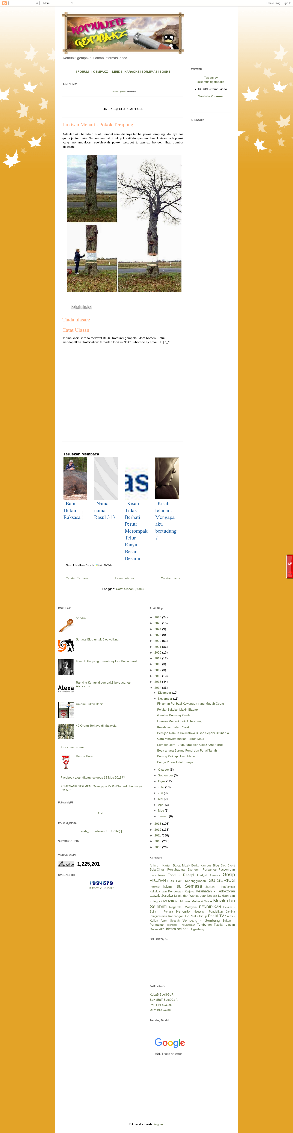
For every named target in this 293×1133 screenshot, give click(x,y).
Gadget (202, 875)
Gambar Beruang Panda (173, 715)
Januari (163, 816)
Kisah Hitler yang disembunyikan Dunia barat (106, 661)
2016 (158, 676)
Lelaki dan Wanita (186, 895)
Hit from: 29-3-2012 (101, 888)
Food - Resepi (181, 875)
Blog (216, 865)
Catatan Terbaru (77, 578)
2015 (158, 681)
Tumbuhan (204, 924)
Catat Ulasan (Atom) (130, 589)
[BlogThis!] (77, 307)
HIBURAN (158, 881)
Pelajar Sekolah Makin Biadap (177, 709)
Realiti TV (216, 916)
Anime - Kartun (160, 865)
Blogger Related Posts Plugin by (80, 564)
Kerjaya (189, 891)
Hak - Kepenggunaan (191, 881)
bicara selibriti (177, 929)
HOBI (171, 881)
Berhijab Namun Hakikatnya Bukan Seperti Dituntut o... (194, 733)
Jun (161, 793)
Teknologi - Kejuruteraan (181, 925)
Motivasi (197, 901)
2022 (158, 640)
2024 (158, 629)
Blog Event (228, 865)
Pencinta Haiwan (190, 911)
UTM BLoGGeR (160, 1009)
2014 (158, 687)
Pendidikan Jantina (222, 911)
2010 (158, 841)
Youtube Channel (211, 96)
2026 (158, 617)
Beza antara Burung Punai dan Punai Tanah (187, 750)
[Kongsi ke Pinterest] (90, 307)
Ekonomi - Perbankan (202, 869)
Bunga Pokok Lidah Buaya (175, 762)
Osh (101, 813)
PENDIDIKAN (210, 907)
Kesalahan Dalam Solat (173, 727)
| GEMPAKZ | (100, 71)
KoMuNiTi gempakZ (119, 92)
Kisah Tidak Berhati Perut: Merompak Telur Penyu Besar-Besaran (136, 531)
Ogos (162, 781)
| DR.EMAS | (150, 71)
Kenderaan (175, 891)
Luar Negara (208, 895)
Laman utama (124, 578)
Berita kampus (201, 865)
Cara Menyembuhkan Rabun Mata (180, 738)
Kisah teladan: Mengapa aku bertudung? (166, 520)
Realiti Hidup (198, 916)
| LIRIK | (116, 71)
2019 (158, 658)
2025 (158, 623)
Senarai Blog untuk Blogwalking (97, 639)
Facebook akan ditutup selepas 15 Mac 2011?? (92, 777)
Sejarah (175, 920)
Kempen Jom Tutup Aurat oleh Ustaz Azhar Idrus (190, 744)
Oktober (164, 769)
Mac (161, 810)
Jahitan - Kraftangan (220, 886)
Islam (167, 886)
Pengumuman (158, 916)
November (165, 698)
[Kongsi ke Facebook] (85, 307)
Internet (155, 886)
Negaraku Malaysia (183, 907)
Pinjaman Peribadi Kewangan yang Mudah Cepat (190, 703)
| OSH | (165, 71)
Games (215, 875)
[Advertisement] (211, 190)
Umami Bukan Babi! (89, 704)
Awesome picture (72, 747)
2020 (158, 652)
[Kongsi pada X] (81, 307)
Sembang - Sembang (200, 920)
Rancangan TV (178, 916)
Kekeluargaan (158, 891)
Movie (208, 901)
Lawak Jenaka (161, 895)
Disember (165, 692)
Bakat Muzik (181, 865)
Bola (153, 869)
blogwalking (197, 929)
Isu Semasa (188, 886)
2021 (158, 646)
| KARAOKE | (132, 71)
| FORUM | (83, 71)
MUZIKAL (171, 901)
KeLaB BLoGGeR (162, 994)
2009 (158, 847)
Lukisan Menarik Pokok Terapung (179, 721)
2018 (158, 664)
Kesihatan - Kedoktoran (215, 891)
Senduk (81, 618)
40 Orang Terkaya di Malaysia (96, 725)
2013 (158, 823)
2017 (158, 670)
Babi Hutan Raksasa (71, 510)
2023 (158, 635)
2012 (158, 829)
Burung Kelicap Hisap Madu (176, 756)
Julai (161, 787)
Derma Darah (85, 756)
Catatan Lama (170, 578)
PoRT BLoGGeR (161, 1004)
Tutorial (218, 924)
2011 (158, 835)
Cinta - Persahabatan (171, 869)
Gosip (229, 874)
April (161, 804)
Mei (161, 798)
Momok (185, 901)
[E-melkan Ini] (73, 307)
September (166, 775)
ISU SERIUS (221, 880)
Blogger (158, 1124)
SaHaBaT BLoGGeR (164, 999)
